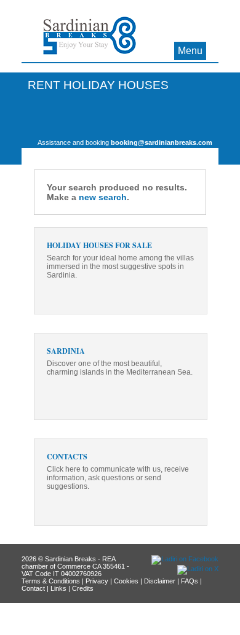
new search (103, 197)
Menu (190, 50)
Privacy (97, 581)
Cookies (126, 581)
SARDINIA (66, 351)
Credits (83, 588)
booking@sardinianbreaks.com (161, 142)
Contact (33, 588)
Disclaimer (159, 581)
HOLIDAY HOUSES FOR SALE (99, 245)
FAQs (189, 581)
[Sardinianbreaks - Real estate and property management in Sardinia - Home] (90, 38)
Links (58, 588)
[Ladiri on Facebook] (184, 559)
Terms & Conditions (51, 581)
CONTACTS (67, 456)
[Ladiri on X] (197, 568)
